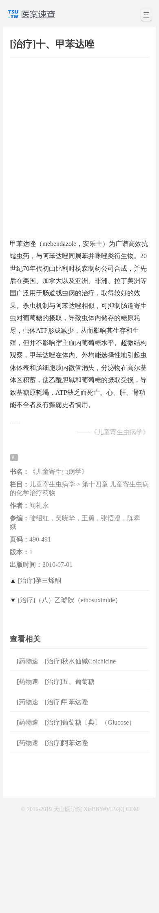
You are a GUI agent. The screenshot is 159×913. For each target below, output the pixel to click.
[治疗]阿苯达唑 (66, 742)
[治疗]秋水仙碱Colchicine (80, 661)
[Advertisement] (79, 144)
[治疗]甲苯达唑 (66, 702)
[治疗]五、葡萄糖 (70, 681)
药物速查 (30, 661)
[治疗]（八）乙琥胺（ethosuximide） (69, 600)
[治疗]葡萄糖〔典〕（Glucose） (90, 722)
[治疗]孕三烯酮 (39, 580)
